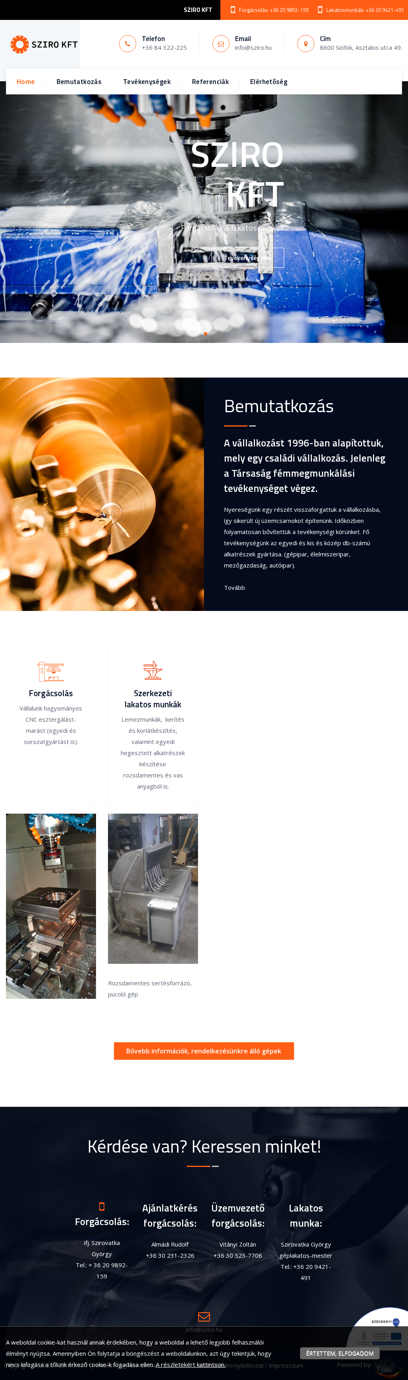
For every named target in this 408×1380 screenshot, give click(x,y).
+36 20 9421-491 (385, 10)
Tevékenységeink (248, 257)
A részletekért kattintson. (191, 1364)
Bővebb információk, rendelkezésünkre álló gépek (203, 1051)
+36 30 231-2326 (170, 1255)
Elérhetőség (268, 81)
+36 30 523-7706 (238, 1255)
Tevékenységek (147, 81)
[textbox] (306, 494)
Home (26, 81)
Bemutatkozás (79, 81)
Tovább (234, 587)
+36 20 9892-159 (289, 10)
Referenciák (210, 81)
